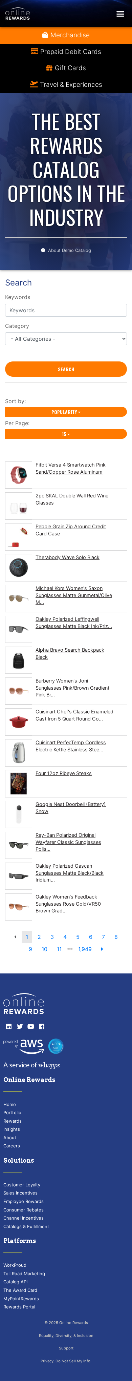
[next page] (102, 949)
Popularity (64, 411)
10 (44, 949)
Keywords (17, 297)
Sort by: (17, 401)
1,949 (85, 949)
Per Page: (19, 423)
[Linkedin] (8, 1026)
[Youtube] (30, 1026)
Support (66, 1348)
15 (64, 433)
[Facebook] (41, 1026)
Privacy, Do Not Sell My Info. (66, 1361)
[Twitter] (19, 1026)
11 (59, 949)
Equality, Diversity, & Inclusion (66, 1335)
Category (17, 325)
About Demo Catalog (69, 250)
